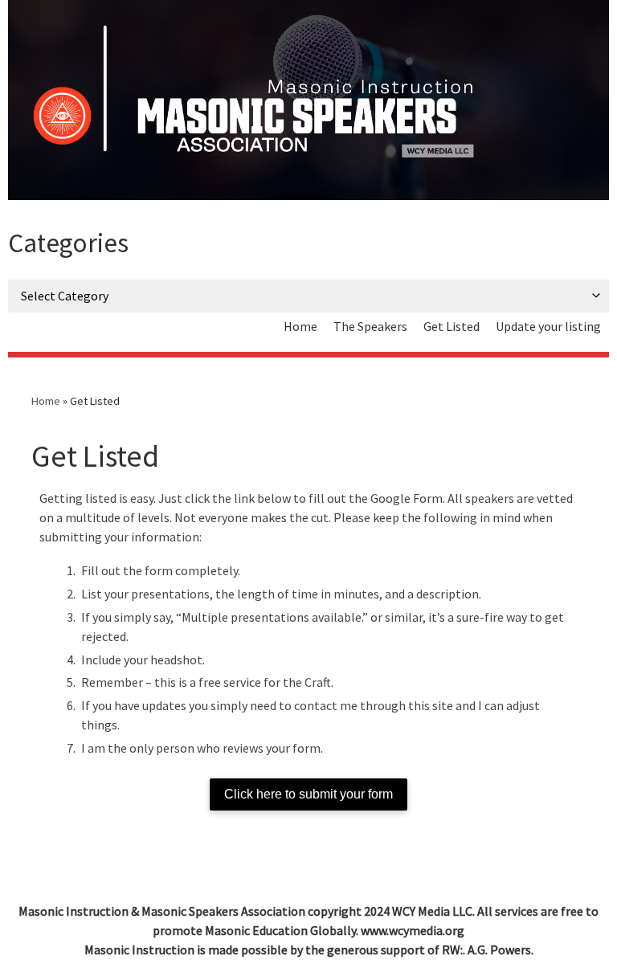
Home (45, 401)
